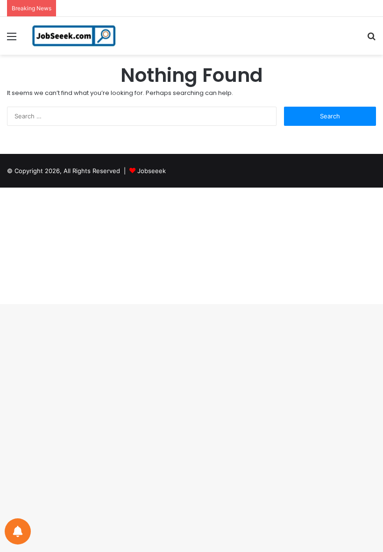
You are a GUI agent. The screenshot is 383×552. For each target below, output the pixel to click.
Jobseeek (151, 170)
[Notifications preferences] (18, 531)
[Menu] (11, 39)
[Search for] (371, 39)
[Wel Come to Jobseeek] (74, 35)
